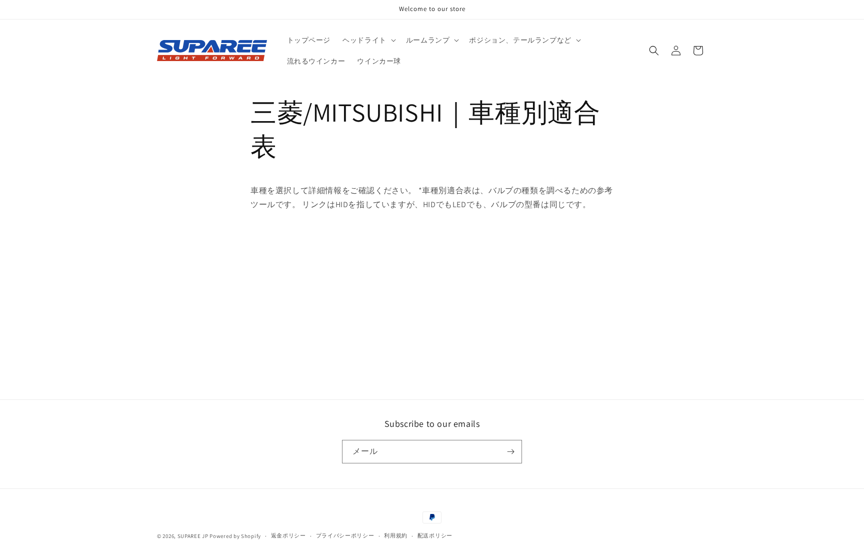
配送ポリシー (435, 535)
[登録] (511, 451)
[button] (368, 40)
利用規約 (396, 535)
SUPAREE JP (193, 535)
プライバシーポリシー (345, 535)
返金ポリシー (288, 535)
